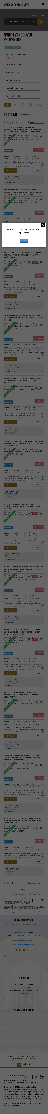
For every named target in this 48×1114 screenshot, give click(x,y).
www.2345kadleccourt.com (24, 945)
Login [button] (25, 114)
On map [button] (23, 105)
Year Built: (14, 88)
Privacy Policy (29, 1058)
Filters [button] (39, 105)
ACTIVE (34, 15)
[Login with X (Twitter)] (15, 116)
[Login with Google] (10, 116)
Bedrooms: (13, 72)
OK (24, 241)
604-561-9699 (27, 932)
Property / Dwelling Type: (16, 54)
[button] (16, 950)
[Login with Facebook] (5, 116)
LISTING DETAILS (10, 170)
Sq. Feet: (14, 96)
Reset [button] (30, 105)
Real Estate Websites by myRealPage (24, 1061)
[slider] (7, 67)
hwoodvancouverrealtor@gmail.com (27, 935)
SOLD (42, 15)
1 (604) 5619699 (10, 181)
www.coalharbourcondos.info (24, 940)
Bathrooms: (13, 80)
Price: (14, 64)
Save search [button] (7, 105)
